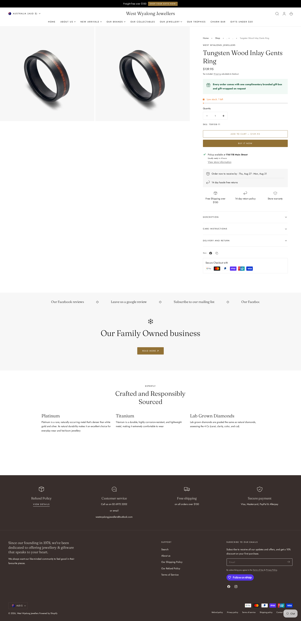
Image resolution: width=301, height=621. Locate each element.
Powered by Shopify (48, 613)
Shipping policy (266, 612)
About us (165, 555)
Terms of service (249, 612)
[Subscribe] (288, 561)
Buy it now (245, 143)
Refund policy (217, 612)
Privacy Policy (271, 570)
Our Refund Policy (170, 568)
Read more (149, 350)
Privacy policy (232, 612)
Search (164, 549)
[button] (277, 13)
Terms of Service (170, 574)
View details (41, 504)
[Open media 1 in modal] (183, 32)
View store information (219, 162)
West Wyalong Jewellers (27, 613)
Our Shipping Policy (171, 562)
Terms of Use (258, 570)
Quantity (207, 108)
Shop (217, 38)
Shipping (217, 74)
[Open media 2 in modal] (88, 32)
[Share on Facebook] (210, 253)
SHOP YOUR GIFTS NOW (163, 3)
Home (206, 38)
